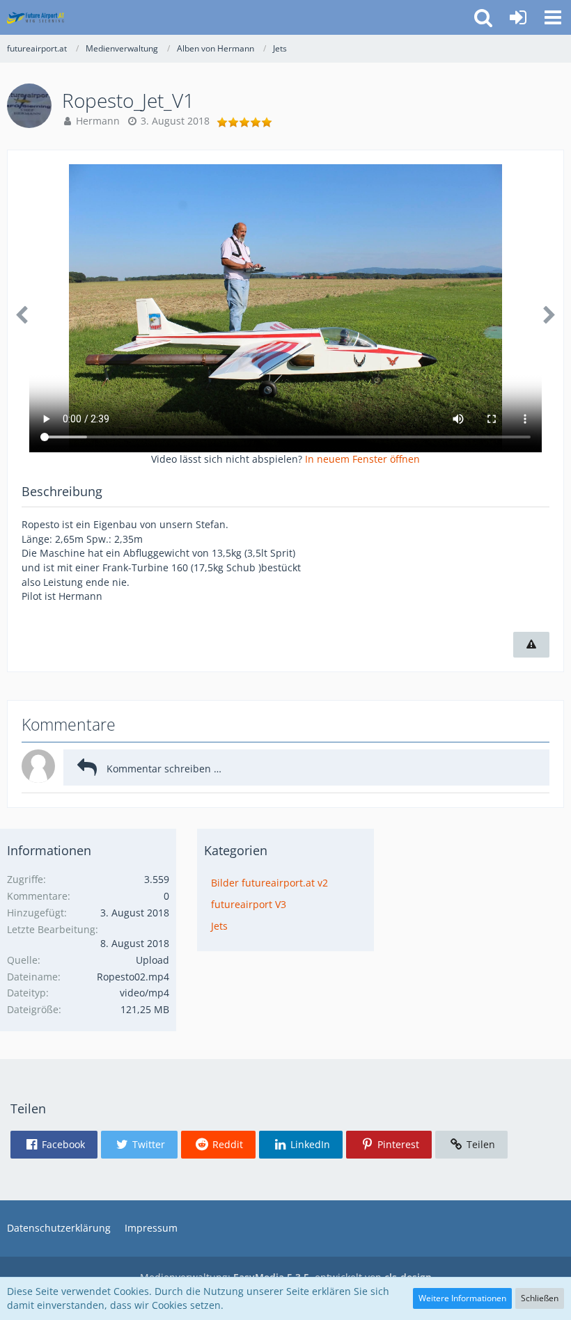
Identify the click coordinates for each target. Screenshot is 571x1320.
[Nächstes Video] (549, 315)
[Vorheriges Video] (22, 315)
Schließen (539, 1298)
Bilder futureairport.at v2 (269, 882)
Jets (219, 925)
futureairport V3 (248, 904)
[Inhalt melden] (531, 645)
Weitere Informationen (462, 1298)
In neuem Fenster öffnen (362, 459)
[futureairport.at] (35, 17)
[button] (553, 17)
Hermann (98, 120)
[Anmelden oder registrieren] (518, 17)
